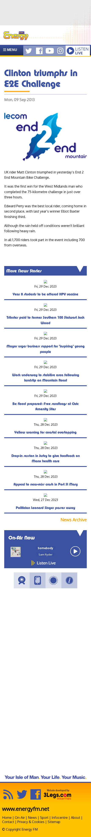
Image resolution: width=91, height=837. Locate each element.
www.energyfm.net (25, 808)
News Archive (74, 519)
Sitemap (54, 822)
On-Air (20, 817)
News (32, 817)
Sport (44, 817)
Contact (8, 822)
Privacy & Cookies (30, 822)
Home (7, 817)
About (75, 817)
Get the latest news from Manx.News (62, 28)
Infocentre (60, 817)
